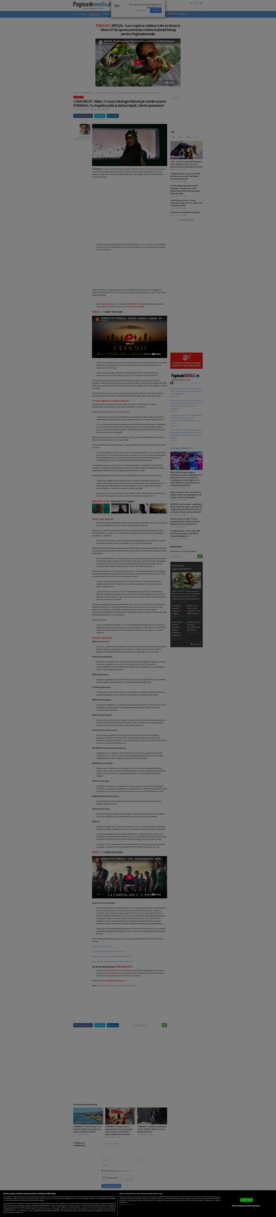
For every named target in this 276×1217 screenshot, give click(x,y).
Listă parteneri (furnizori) (127, 1204)
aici (17, 1209)
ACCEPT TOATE (246, 1200)
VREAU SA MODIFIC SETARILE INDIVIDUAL (246, 1206)
